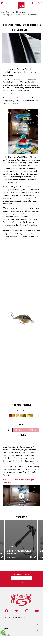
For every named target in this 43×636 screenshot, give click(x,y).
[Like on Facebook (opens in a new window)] (6, 610)
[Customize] (2, 632)
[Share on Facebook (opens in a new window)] (30, 557)
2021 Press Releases (21, 11)
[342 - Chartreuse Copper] (17, 415)
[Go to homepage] (21, 5)
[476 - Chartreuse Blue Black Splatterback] (28, 415)
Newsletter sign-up (21, 574)
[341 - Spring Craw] (14, 415)
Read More (12, 557)
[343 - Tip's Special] (21, 415)
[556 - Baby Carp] (32, 415)
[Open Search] (7, 3)
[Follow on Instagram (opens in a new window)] (26, 610)
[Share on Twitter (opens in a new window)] (34, 557)
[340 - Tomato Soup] (10, 415)
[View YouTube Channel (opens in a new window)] (36, 610)
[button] (2, 3)
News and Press (10, 11)
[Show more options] (36, 415)
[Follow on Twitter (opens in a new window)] (16, 610)
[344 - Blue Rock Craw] (24, 415)
